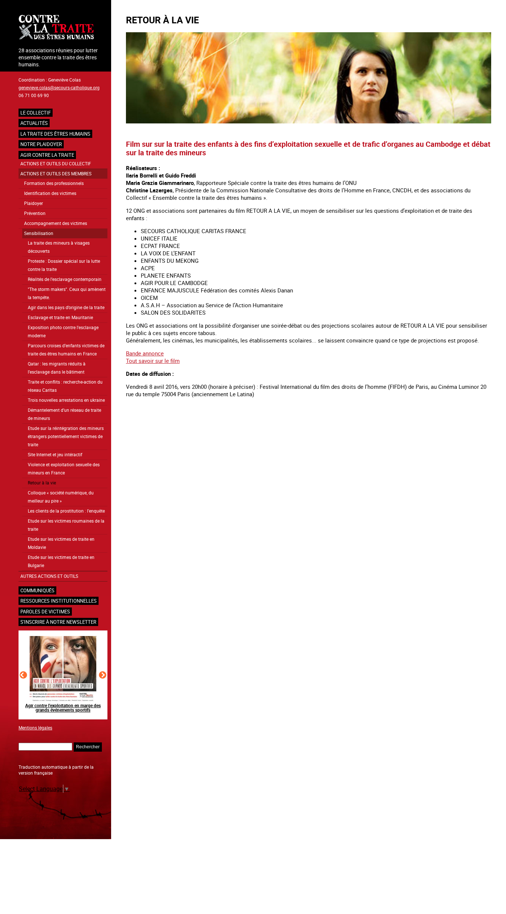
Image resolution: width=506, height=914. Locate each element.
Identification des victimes (50, 193)
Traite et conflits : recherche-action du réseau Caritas (65, 386)
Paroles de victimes (45, 611)
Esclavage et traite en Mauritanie (60, 317)
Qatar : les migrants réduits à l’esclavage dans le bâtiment (57, 368)
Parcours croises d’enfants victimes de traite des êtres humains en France (66, 350)
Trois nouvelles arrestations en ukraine (66, 400)
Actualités (34, 123)
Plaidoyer (33, 203)
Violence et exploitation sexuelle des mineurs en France (64, 469)
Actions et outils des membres (55, 173)
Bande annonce (145, 353)
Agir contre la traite (47, 155)
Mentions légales (35, 728)
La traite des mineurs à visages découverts (59, 247)
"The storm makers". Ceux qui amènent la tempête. (67, 293)
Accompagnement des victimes (55, 223)
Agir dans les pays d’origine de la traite (66, 307)
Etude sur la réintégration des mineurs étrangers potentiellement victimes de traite (66, 436)
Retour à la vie (42, 483)
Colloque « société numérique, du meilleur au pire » (61, 497)
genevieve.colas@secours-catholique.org (59, 87)
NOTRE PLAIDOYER (41, 144)
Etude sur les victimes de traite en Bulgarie (61, 561)
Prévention (35, 213)
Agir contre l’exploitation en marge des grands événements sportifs (63, 707)
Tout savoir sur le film (153, 360)
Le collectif (35, 112)
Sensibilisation (38, 233)
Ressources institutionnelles (58, 600)
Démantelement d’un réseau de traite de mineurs (64, 414)
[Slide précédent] (23, 675)
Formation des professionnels (54, 183)
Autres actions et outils (49, 576)
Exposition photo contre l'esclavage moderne (63, 331)
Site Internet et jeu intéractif (55, 454)
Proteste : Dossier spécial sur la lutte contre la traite (64, 265)
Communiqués (37, 590)
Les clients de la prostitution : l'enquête (66, 511)
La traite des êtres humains (55, 133)
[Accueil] (63, 28)
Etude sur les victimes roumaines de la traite (66, 525)
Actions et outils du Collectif (55, 163)
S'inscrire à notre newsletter (58, 622)
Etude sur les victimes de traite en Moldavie (61, 543)
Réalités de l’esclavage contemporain (64, 279)
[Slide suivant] (102, 675)
